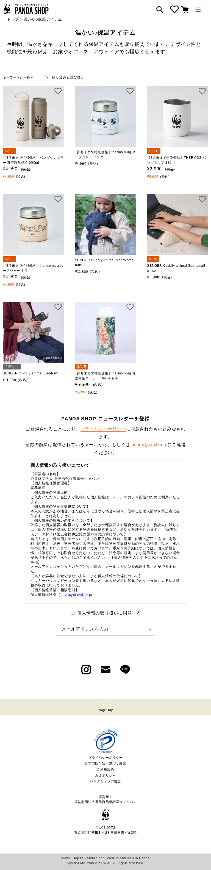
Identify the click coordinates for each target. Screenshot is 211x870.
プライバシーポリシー (103, 429)
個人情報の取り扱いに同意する (109, 613)
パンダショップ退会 (105, 781)
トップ (13, 19)
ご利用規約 (105, 769)
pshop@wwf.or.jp (150, 444)
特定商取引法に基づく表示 (105, 764)
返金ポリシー (105, 775)
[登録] (149, 629)
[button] (198, 9)
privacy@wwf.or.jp (76, 595)
